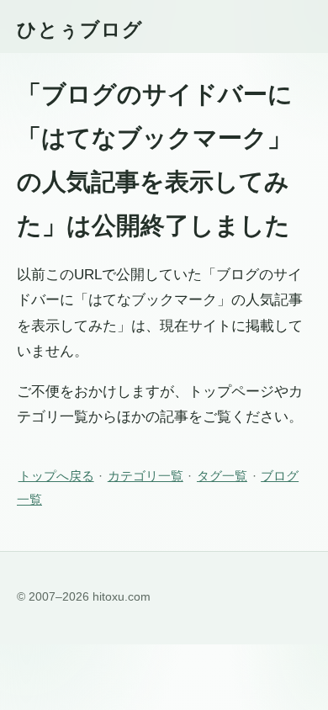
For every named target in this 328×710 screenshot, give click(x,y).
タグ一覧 (222, 476)
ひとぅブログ (80, 29)
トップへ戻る (56, 476)
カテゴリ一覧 (145, 476)
